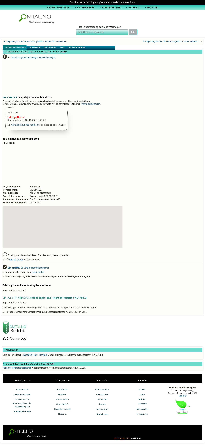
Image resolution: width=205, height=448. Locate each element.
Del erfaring (50, 47)
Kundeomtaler (30, 355)
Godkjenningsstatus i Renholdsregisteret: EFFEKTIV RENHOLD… (35, 41)
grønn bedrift (38, 272)
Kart (62, 47)
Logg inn (152, 7)
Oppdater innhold (77, 47)
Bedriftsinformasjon (16, 47)
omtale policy (16, 259)
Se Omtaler (35, 47)
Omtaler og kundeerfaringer (24, 57)
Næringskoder (111, 7)
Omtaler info (142, 414)
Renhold (133, 7)
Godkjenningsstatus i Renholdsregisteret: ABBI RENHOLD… (172, 41)
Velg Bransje (85, 7)
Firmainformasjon (47, 57)
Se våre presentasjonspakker (28, 267)
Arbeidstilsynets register (25, 124)
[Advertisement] (70, 76)
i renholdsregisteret (90, 104)
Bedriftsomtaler (58, 7)
